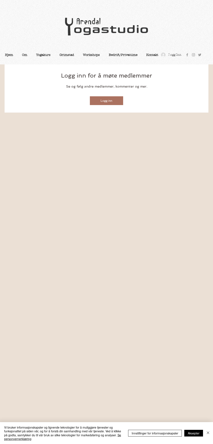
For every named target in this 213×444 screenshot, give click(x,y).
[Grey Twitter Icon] (200, 55)
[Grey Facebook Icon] (187, 55)
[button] (24, 55)
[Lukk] (208, 433)
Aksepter (193, 433)
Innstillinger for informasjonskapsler (155, 433)
